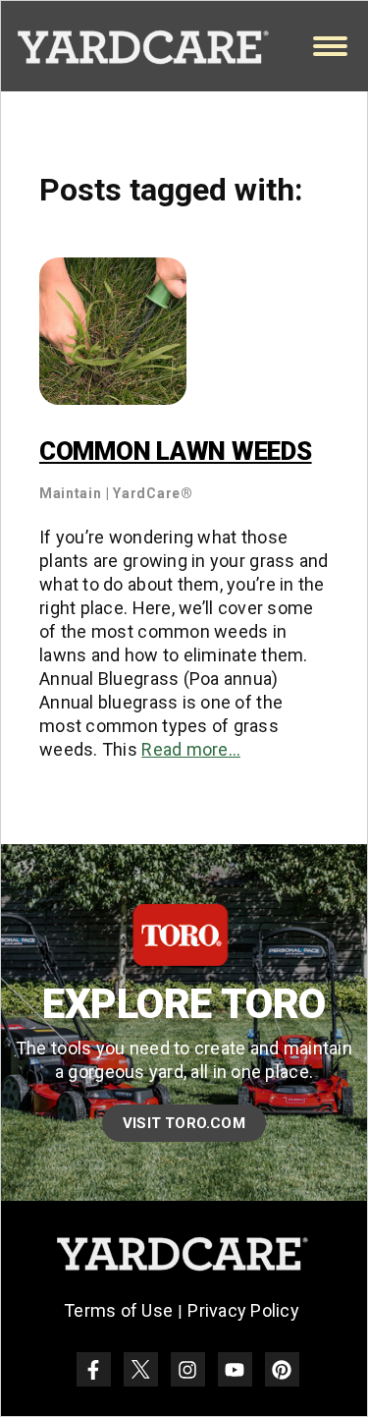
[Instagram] (188, 1369)
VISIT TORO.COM (184, 1123)
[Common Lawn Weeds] (112, 330)
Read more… (190, 749)
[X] (141, 1369)
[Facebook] (94, 1369)
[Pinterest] (282, 1369)
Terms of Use (118, 1310)
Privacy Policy (243, 1310)
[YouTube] (235, 1369)
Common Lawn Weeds (175, 451)
